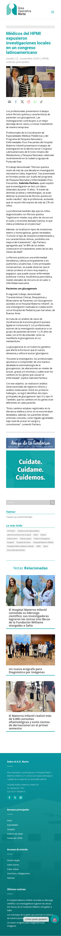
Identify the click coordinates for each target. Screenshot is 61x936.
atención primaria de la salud (19, 535)
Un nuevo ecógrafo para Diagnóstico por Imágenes (27, 670)
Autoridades (12, 825)
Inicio (9, 820)
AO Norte (11, 531)
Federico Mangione (42, 538)
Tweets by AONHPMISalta (19, 516)
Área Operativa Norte (16, 550)
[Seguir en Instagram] (20, 797)
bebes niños (12, 538)
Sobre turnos (13, 864)
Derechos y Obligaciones (18, 873)
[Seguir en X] (15, 797)
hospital (10, 542)
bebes (43, 535)
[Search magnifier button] (52, 502)
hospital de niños (23, 542)
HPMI (45, 58)
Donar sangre (13, 860)
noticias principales (17, 61)
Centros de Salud (15, 833)
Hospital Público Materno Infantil (20, 546)
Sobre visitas (13, 869)
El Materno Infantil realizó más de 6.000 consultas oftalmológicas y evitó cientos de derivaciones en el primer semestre (30, 722)
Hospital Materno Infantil (43, 542)
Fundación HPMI (14, 838)
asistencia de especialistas (28, 531)
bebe (36, 535)
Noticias (11, 878)
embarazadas (25, 538)
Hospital (11, 829)
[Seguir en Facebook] (9, 797)
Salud (45, 546)
